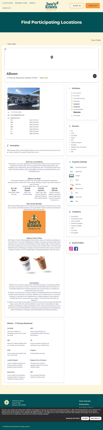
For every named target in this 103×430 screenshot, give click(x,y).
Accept (85, 418)
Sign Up (93, 6)
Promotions (21, 3)
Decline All (95, 418)
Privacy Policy (84, 404)
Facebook (76, 104)
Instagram (76, 106)
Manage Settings (73, 418)
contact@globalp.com (17, 115)
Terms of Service (85, 401)
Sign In (77, 6)
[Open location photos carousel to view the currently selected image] (23, 99)
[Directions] (95, 76)
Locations (8, 3)
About (33, 3)
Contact (7, 8)
